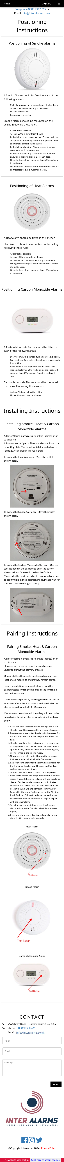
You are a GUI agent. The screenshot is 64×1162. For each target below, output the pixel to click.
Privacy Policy (48, 1148)
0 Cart (46, 3)
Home (7, 3)
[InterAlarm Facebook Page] (24, 1141)
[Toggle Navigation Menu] (59, 3)
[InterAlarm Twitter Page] (39, 1141)
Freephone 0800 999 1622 (30, 9)
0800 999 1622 (26, 1028)
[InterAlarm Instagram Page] (32, 1141)
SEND (56, 1084)
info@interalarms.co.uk (36, 13)
